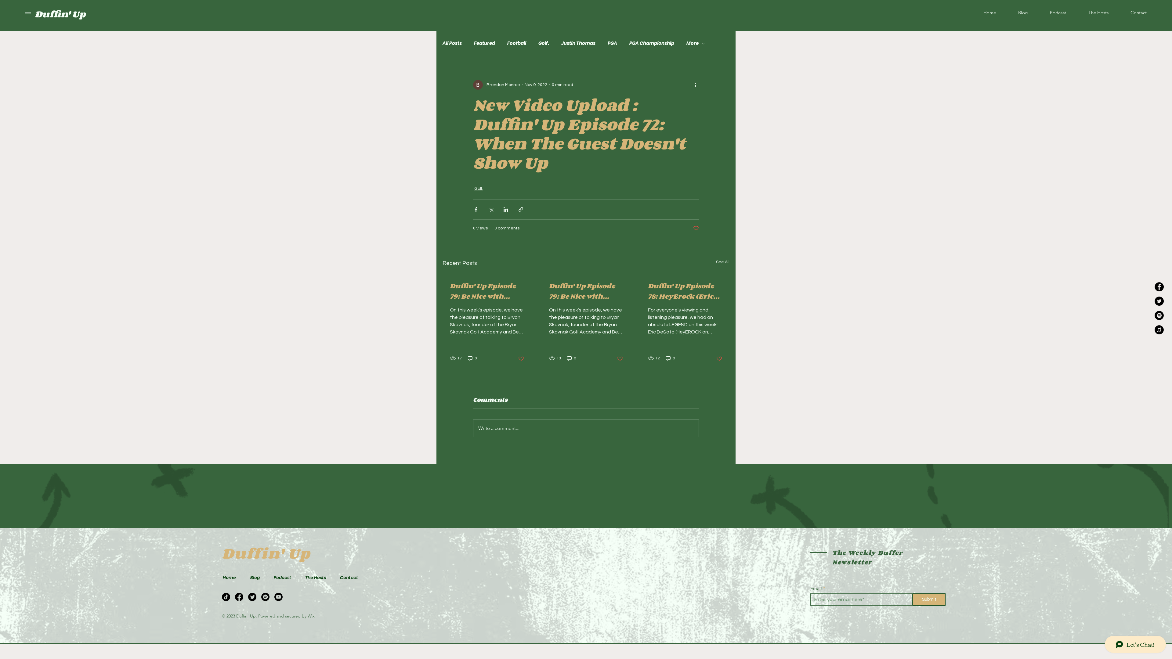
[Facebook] (1159, 286)
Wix (311, 616)
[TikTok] (226, 597)
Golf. (543, 43)
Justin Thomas (578, 43)
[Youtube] (278, 597)
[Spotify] (1159, 315)
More (692, 43)
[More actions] (695, 84)
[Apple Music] (1159, 329)
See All (722, 262)
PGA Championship (651, 43)
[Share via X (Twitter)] (491, 209)
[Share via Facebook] (476, 209)
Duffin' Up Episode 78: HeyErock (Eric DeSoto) (681, 291)
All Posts (452, 43)
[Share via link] (521, 209)
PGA (612, 43)
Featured (484, 43)
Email (816, 588)
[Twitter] (1159, 301)
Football (516, 43)
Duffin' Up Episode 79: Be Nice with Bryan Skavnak (483, 291)
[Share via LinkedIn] (506, 209)
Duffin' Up (60, 14)
